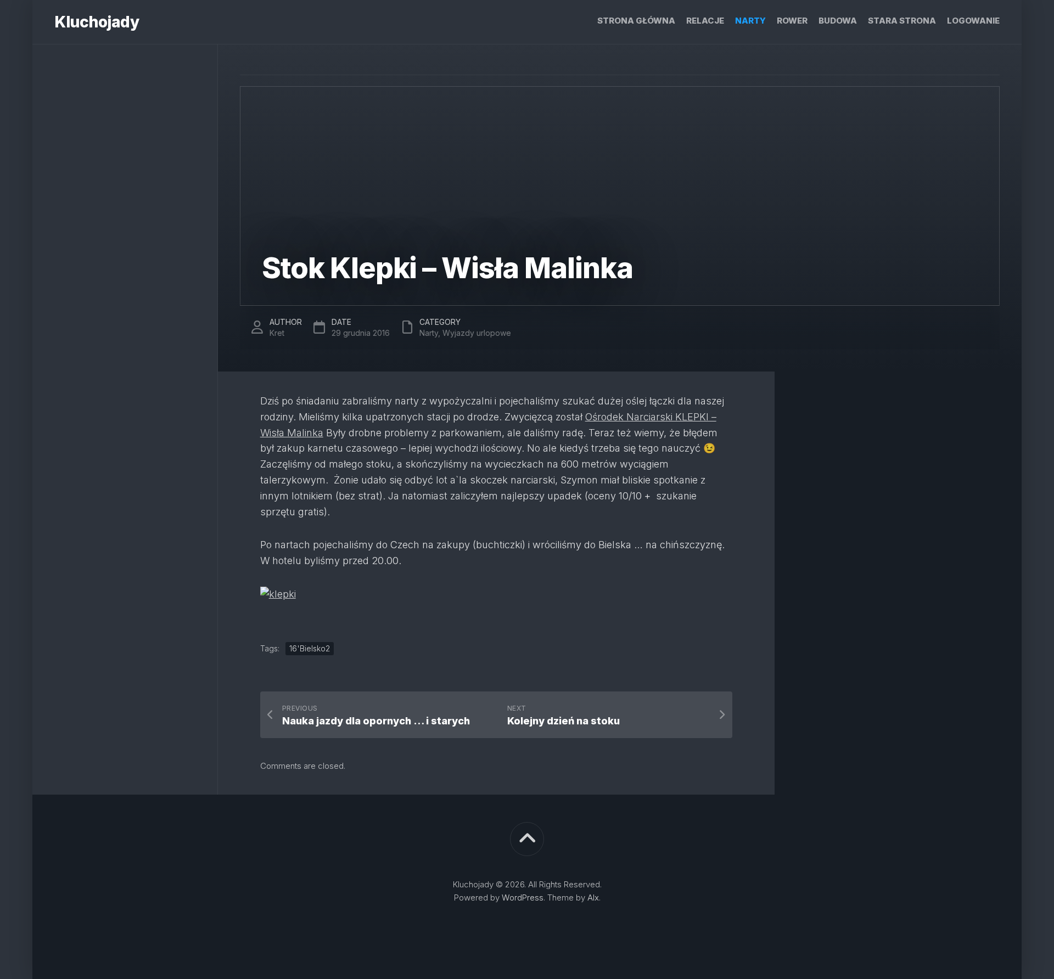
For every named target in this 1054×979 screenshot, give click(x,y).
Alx (593, 897)
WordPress (522, 897)
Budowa (837, 20)
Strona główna (636, 20)
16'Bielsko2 (309, 648)
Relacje (705, 20)
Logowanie (973, 20)
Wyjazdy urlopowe (476, 332)
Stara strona (902, 20)
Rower (792, 20)
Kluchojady (96, 22)
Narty (750, 20)
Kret (277, 332)
